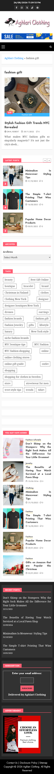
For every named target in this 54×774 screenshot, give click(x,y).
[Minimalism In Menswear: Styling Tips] (13, 176)
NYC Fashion (41, 344)
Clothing (29, 488)
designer (43, 299)
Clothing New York (15, 299)
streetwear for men (37, 383)
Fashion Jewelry (14, 325)
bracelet (28, 286)
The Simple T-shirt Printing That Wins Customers (38, 197)
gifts (31, 325)
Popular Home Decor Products (38, 221)
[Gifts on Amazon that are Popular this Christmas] (13, 565)
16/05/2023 (33, 205)
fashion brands (13, 318)
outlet (45, 364)
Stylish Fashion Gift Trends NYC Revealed (27, 125)
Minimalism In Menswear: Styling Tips (38, 174)
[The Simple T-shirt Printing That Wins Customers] (13, 199)
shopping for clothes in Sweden (23, 376)
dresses (9, 312)
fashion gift (42, 318)
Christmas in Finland (16, 292)
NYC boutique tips (15, 344)
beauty (9, 279)
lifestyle (44, 325)
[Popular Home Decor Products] (13, 223)
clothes (44, 292)
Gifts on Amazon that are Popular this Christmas (38, 566)
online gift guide (14, 364)
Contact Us (12, 763)
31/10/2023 (33, 181)
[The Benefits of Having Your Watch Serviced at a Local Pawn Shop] (13, 471)
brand (45, 286)
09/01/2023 (33, 226)
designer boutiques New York (22, 305)
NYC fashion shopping (17, 351)
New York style (40, 331)
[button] (3, 46)
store (7, 383)
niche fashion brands (17, 338)
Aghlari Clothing (14, 58)
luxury (8, 331)
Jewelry (29, 463)
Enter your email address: (27, 684)
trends (29, 389)
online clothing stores (17, 357)
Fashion (29, 511)
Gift (9, 112)
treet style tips (13, 389)
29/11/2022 (29, 132)
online (45, 351)
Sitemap (43, 763)
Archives (8, 252)
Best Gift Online (40, 279)
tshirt (41, 389)
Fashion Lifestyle (33, 440)
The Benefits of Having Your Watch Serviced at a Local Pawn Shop (38, 472)
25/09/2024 (33, 481)
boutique (10, 286)
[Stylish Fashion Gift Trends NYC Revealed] (27, 96)
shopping (10, 370)
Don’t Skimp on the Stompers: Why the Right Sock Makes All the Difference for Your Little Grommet (38, 450)
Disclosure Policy (28, 763)
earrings (44, 312)
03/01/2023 (33, 573)
